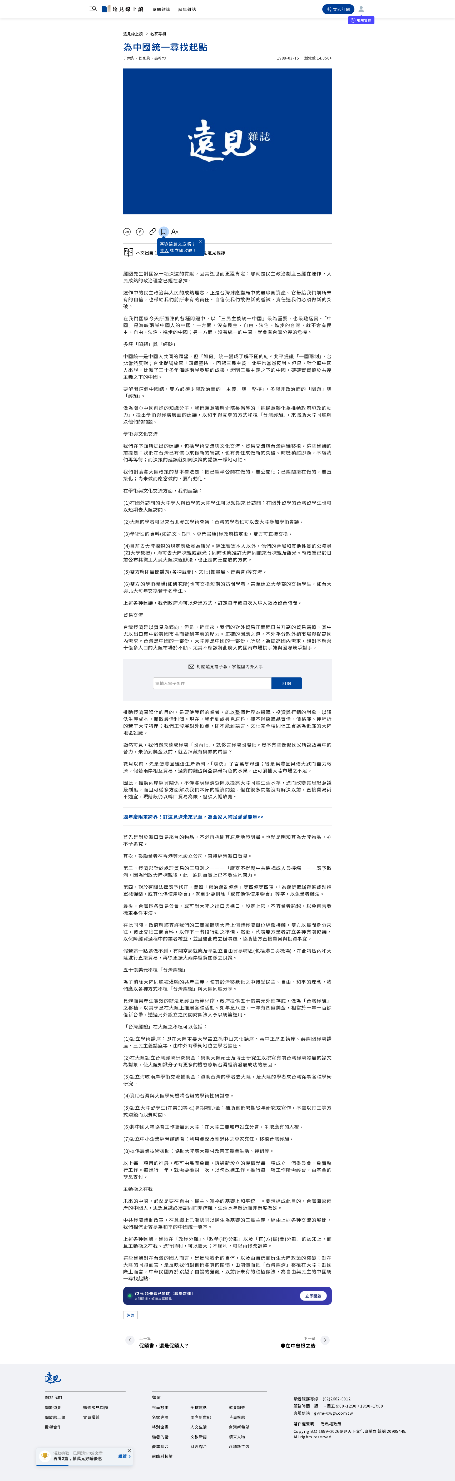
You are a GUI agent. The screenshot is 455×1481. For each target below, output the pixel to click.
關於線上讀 (55, 1417)
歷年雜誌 (187, 9)
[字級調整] (175, 231)
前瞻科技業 (162, 1456)
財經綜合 (198, 1446)
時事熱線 (237, 1417)
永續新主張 (239, 1446)
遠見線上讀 (133, 33)
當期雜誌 (161, 9)
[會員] (361, 9)
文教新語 (198, 1436)
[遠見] (53, 1382)
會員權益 (91, 1417)
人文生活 (198, 1427)
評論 (130, 1315)
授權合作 (53, 1427)
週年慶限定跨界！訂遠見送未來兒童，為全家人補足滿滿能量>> (193, 816)
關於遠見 (53, 1407)
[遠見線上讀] (122, 8)
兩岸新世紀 (200, 1417)
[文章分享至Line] (127, 231)
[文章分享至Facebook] (140, 231)
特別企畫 (160, 1427)
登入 (164, 250)
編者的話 (160, 1436)
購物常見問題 (95, 1407)
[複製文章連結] (153, 231)
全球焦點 (198, 1407)
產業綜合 (160, 1446)
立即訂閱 (341, 9)
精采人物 (237, 1436)
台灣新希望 (239, 1427)
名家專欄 (158, 33)
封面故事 (160, 1407)
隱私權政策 (331, 1423)
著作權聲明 (304, 1423)
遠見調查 (237, 1407)
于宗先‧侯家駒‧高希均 (144, 58)
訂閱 (286, 683)
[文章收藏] (164, 232)
